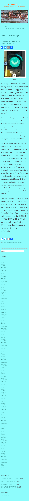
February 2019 (3, 357)
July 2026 (2, 259)
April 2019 (3, 354)
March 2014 (3, 434)
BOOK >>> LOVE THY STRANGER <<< (9, 480)
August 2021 (3, 315)
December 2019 (3, 343)
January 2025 (3, 278)
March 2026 (3, 265)
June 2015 (2, 414)
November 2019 (4, 345)
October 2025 (3, 270)
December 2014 (3, 422)
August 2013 (3, 445)
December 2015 (3, 406)
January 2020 (3, 342)
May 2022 (2, 304)
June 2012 (2, 467)
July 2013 (2, 447)
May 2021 (2, 320)
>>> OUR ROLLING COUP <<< (7, 481)
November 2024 (4, 281)
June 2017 (2, 386)
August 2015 (3, 411)
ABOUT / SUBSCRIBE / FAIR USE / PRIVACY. (15, 28)
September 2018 (4, 365)
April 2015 (3, 417)
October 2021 (3, 312)
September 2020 (4, 329)
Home (5, 26)
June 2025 (2, 272)
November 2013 (4, 440)
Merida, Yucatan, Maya (5, 495)
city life (4, 242)
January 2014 (3, 437)
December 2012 (3, 457)
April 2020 (3, 337)
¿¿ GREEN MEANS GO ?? (10, 42)
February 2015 (3, 418)
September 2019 (4, 347)
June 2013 (2, 448)
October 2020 (3, 328)
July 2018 (2, 367)
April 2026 (3, 264)
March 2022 (3, 306)
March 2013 (3, 453)
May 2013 (2, 450)
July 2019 (2, 350)
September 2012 (4, 462)
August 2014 (3, 426)
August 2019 (3, 348)
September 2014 (4, 425)
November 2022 (4, 298)
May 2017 (2, 387)
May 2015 (2, 415)
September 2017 (4, 382)
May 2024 (2, 289)
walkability (20, 242)
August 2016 (3, 398)
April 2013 (3, 451)
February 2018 (3, 375)
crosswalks (8, 242)
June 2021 (2, 318)
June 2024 (2, 287)
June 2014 (2, 429)
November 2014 (4, 423)
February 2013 (3, 454)
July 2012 (2, 465)
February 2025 (3, 276)
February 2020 (3, 340)
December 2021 (3, 309)
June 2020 (2, 334)
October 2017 (3, 381)
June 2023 (2, 295)
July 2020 (2, 332)
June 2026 (2, 261)
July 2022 (2, 301)
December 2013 (3, 439)
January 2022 (3, 307)
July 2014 (2, 428)
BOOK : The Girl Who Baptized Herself (8, 487)
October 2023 (3, 293)
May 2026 (2, 262)
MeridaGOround (14, 4)
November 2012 (4, 459)
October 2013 (3, 442)
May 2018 (2, 370)
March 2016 (3, 403)
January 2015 (3, 420)
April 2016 (3, 401)
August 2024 (3, 284)
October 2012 (3, 461)
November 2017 (4, 379)
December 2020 (3, 325)
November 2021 (4, 311)
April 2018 (3, 372)
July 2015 (2, 412)
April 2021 (3, 322)
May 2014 (2, 431)
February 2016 (3, 404)
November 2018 (4, 362)
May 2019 (2, 353)
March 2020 (3, 339)
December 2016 (3, 392)
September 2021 (4, 314)
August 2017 (3, 384)
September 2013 (4, 443)
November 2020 (4, 326)
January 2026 (3, 267)
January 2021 (3, 323)
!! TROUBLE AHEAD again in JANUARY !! (9, 478)
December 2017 (3, 378)
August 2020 (3, 331)
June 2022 (2, 303)
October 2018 (3, 364)
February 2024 (3, 290)
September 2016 (4, 397)
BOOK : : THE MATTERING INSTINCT (8, 486)
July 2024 (2, 286)
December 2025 (3, 268)
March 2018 (3, 373)
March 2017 (3, 390)
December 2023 (3, 292)
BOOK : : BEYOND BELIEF (6, 483)
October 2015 (3, 409)
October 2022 (3, 300)
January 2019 (3, 359)
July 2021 (2, 317)
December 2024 (3, 279)
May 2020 (2, 336)
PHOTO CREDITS (8, 30)
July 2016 (2, 400)
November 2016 (4, 393)
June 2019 (2, 351)
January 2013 (3, 456)
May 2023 (2, 297)
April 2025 (3, 275)
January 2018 (3, 376)
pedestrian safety (14, 242)
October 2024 (3, 282)
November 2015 (4, 407)
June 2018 (2, 368)
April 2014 (3, 432)
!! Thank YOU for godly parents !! (7, 484)
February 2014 (3, 436)
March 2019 (3, 356)
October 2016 (3, 395)
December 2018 (3, 361)
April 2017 (3, 389)
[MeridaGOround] (14, 16)
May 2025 (2, 273)
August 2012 (3, 464)
